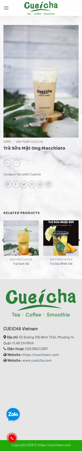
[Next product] (7, 163)
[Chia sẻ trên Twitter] (24, 184)
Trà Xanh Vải (21, 263)
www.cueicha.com (36, 360)
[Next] (78, 249)
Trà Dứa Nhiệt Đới (61, 263)
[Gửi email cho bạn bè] (32, 184)
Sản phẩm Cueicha (29, 142)
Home (7, 142)
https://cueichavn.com (40, 354)
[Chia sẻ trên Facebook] (16, 184)
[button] (6, 7)
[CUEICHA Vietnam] (41, 8)
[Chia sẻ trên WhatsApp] (7, 184)
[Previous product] (16, 163)
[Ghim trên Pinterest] (40, 184)
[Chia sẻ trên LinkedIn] (48, 184)
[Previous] (3, 249)
